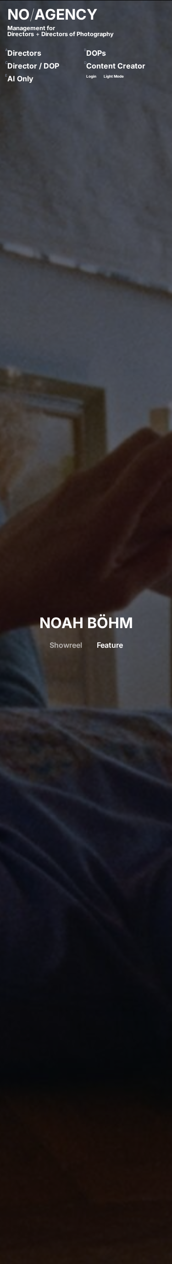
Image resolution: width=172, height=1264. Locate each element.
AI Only (20, 78)
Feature (110, 645)
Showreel (66, 645)
